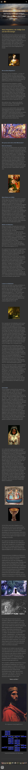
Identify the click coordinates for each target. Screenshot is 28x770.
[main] (14, 14)
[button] (1, 2)
